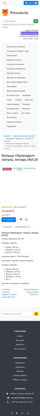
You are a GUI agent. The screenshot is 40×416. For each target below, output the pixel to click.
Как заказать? (20, 349)
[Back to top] (35, 406)
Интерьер (27, 95)
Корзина (31, 3)
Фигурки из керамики (16, 78)
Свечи (9, 100)
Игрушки (26, 104)
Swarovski (29, 100)
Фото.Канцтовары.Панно (17, 82)
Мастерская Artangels (16, 91)
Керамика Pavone (14, 60)
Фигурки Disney (13, 73)
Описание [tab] (7, 227)
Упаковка (26, 109)
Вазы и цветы (12, 113)
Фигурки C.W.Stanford (16, 69)
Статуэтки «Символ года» (18, 51)
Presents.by (19, 13)
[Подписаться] (36, 314)
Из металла (12, 117)
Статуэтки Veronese (15, 64)
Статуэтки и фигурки (16, 47)
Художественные (14, 122)
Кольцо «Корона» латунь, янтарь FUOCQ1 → (31, 292)
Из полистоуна (13, 95)
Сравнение (20, 367)
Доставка (20, 340)
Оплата (20, 336)
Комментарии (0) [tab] (22, 227)
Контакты (20, 344)
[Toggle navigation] (5, 3)
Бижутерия (11, 86)
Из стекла (26, 113)
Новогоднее (12, 55)
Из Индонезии (13, 109)
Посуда (18, 100)
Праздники (11, 126)
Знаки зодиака (13, 104)
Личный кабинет (20, 375)
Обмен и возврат (20, 380)
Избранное (20, 363)
